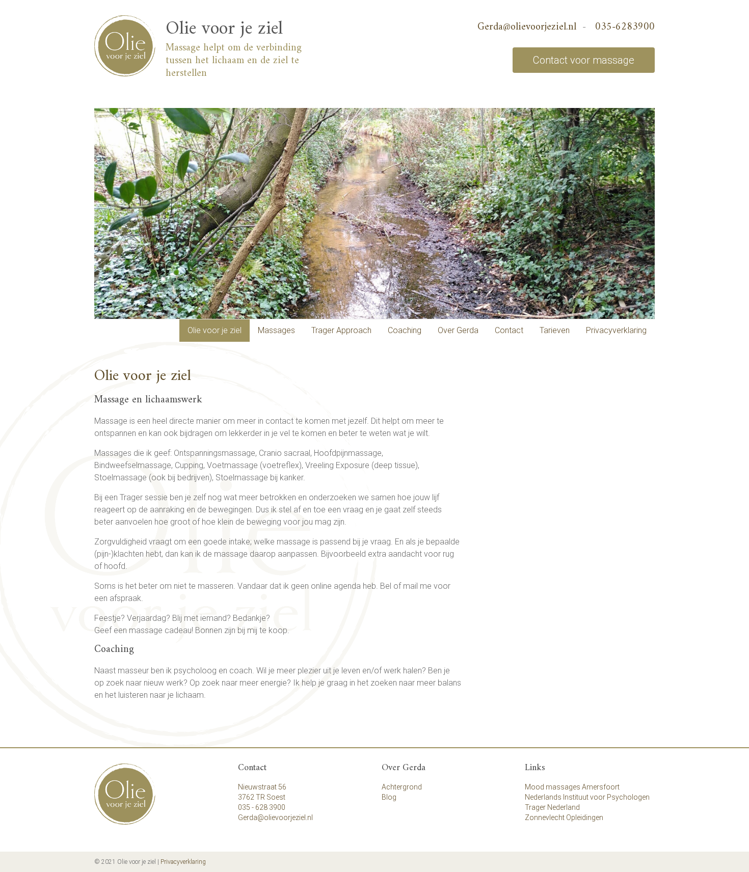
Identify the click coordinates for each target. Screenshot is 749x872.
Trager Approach (341, 330)
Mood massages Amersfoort (572, 787)
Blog (389, 797)
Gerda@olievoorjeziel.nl (526, 27)
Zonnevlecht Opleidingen (564, 817)
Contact (509, 330)
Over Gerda (458, 330)
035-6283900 (625, 27)
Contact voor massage (583, 60)
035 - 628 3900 (261, 807)
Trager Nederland (552, 807)
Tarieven (555, 330)
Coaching (404, 330)
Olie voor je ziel (224, 29)
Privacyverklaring (616, 330)
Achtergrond (402, 787)
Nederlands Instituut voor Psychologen (587, 797)
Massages (276, 330)
